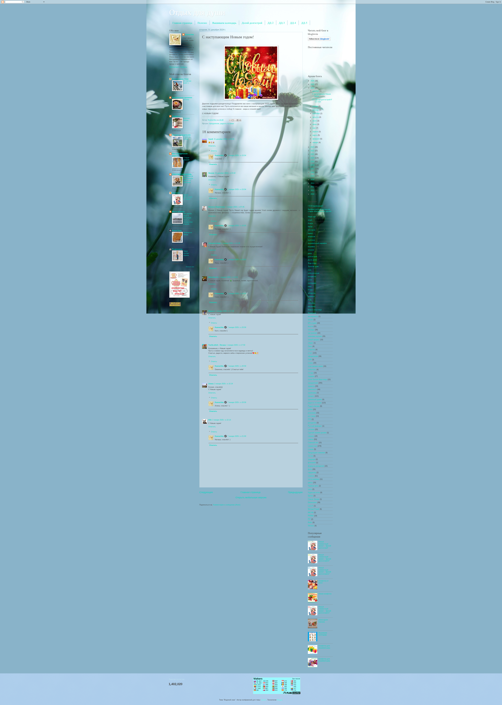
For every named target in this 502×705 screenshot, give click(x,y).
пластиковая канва (315, 366)
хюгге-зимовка (313, 479)
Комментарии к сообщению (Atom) (226, 505)
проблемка (312, 393)
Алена (210, 384)
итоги (310, 280)
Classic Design (313, 499)
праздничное (214, 124)
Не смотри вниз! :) (187, 82)
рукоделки (312, 423)
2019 (313, 162)
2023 (313, 147)
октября (316, 110)
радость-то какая (227, 124)
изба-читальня (313, 273)
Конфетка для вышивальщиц (324, 647)
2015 (313, 176)
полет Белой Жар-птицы (317, 379)
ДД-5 (304, 23)
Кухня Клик (177, 231)
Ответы (214, 151)
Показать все (190, 266)
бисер (310, 227)
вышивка (311, 247)
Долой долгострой (252, 23)
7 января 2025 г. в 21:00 (236, 436)
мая (314, 128)
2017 (313, 169)
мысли (310, 326)
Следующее (206, 492)
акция (310, 220)
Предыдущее (295, 492)
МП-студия (312, 323)
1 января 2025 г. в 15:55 (236, 226)
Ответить (212, 146)
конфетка (311, 293)
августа (316, 117)
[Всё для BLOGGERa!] (175, 306)
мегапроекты (313, 316)
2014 (313, 180)
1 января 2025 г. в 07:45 (235, 207)
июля (315, 121)
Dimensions (312, 502)
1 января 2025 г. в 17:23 (224, 311)
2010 (313, 194)
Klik (210, 420)
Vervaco (311, 526)
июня (315, 124)
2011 (313, 190)
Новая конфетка (325, 594)
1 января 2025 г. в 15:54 (236, 155)
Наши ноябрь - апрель (186, 253)
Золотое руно (313, 266)
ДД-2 (270, 23)
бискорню (311, 230)
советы (310, 439)
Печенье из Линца (187, 234)
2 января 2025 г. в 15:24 (223, 384)
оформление (313, 356)
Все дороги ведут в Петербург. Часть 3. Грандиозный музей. (188, 219)
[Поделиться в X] (235, 120)
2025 (313, 84)
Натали (211, 173)
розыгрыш (312, 413)
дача (310, 253)
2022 (313, 151)
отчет (310, 353)
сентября (316, 113)
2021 (313, 154)
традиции (311, 459)
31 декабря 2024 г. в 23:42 (225, 173)
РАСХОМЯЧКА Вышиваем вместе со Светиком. (188, 179)
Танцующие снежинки (316, 453)
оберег (310, 343)
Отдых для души (197, 12)
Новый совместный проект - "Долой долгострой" (325, 545)
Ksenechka (219, 155)
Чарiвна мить (313, 486)
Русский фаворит (315, 426)
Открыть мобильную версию (251, 497)
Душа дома (312, 260)
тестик (310, 456)
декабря (316, 91)
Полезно (202, 23)
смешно (311, 436)
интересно (312, 277)
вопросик (311, 237)
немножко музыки (315, 336)
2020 (313, 158)
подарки (311, 376)
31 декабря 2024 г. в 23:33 (224, 139)
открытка (311, 350)
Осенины (176, 193)
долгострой (312, 257)
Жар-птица (312, 263)
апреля (316, 132)
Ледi (309, 300)
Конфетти (176, 116)
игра (309, 270)
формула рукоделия (316, 466)
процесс (311, 396)
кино (309, 286)
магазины (311, 306)
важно (310, 233)
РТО (309, 419)
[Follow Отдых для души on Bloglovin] (319, 40)
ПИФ (310, 360)
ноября (316, 106)
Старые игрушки (186, 159)
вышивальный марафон (317, 243)
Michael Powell (313, 509)
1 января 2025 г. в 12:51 (228, 277)
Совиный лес (313, 443)
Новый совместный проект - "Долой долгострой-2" (325, 571)
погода (310, 373)
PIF (309, 519)
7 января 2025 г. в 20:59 (236, 327)
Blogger (280, 700)
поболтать (312, 370)
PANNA (311, 516)
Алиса (310, 223)
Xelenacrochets (214, 243)
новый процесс (314, 340)
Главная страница (182, 23)
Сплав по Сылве (186, 138)
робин (310, 409)
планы (310, 363)
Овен (310, 346)
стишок (310, 449)
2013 (313, 183)
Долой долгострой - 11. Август (188, 197)
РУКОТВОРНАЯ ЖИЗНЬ (182, 174)
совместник (312, 446)
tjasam (263, 700)
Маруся (211, 311)
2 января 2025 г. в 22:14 (221, 420)
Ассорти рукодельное (181, 135)
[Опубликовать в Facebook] (237, 120)
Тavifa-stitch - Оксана (217, 345)
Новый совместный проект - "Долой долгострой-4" (325, 558)
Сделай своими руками (317, 433)
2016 (313, 172)
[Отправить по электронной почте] (230, 120)
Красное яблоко (186, 119)
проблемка (315, 206)
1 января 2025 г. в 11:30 (231, 243)
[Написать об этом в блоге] (232, 120)
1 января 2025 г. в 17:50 (236, 345)
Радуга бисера (314, 406)
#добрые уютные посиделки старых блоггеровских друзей (319, 210)
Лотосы (186, 99)
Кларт (310, 290)
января (316, 142)
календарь (312, 283)
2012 (313, 187)
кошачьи (311, 296)
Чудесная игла (314, 492)
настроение (312, 333)
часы (310, 489)
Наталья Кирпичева (216, 207)
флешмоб (312, 463)
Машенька (312, 313)
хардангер (312, 472)
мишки (310, 320)
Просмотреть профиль (178, 67)
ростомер (311, 416)
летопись (311, 303)
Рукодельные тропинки (182, 98)
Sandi (210, 139)
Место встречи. (178, 212)
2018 (313, 165)
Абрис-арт (312, 217)
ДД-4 (293, 23)
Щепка (310, 496)
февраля (316, 139)
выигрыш (311, 240)
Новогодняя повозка (323, 621)
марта (315, 135)
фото (310, 469)
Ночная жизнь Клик (180, 79)
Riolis (310, 522)
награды (311, 330)
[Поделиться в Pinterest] (240, 120)
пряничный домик (315, 399)
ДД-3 (282, 23)
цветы (310, 483)
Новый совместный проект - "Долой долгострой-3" (325, 610)
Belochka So (213, 277)
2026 (313, 81)
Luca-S (310, 506)
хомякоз (311, 476)
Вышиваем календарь (224, 23)
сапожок (311, 429)
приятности (312, 389)
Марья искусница (315, 310)
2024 (313, 88)
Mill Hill (310, 512)
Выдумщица (177, 249)
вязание (311, 250)
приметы (311, 386)
